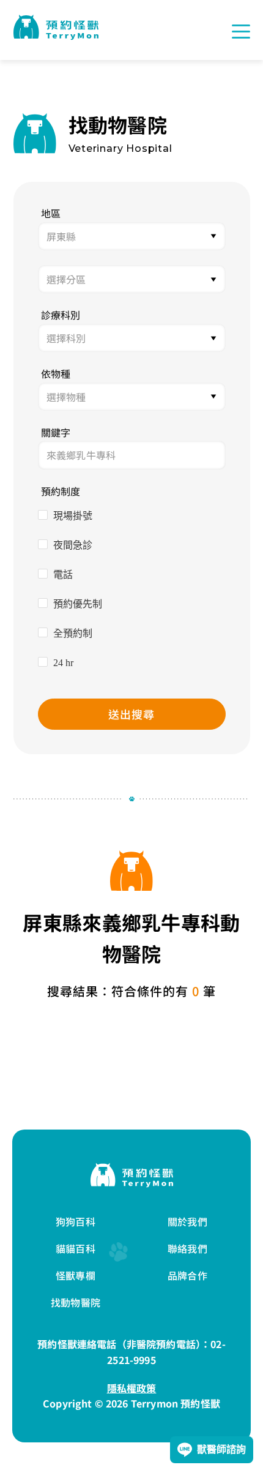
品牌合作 (187, 1275)
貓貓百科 (75, 1248)
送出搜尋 (131, 714)
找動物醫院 (75, 1302)
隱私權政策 (132, 1388)
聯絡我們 (187, 1248)
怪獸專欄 (75, 1275)
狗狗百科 (75, 1221)
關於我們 (187, 1221)
